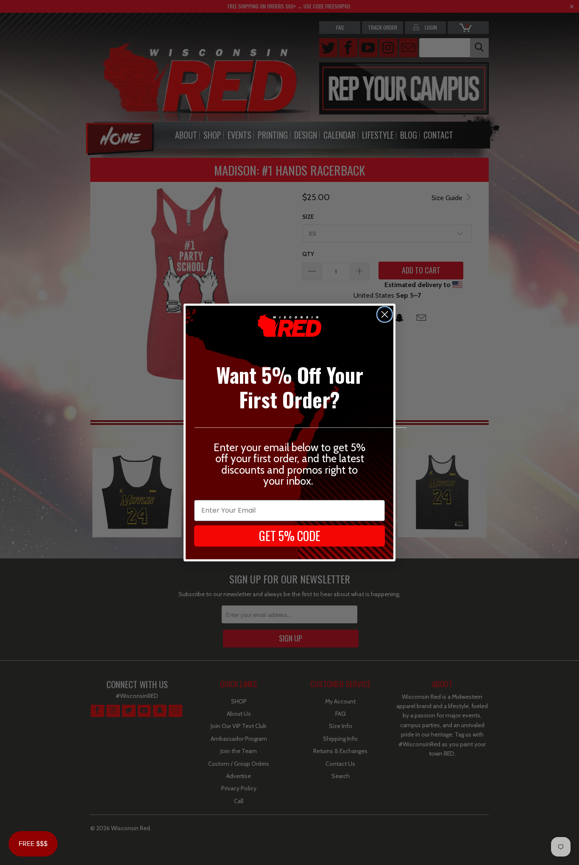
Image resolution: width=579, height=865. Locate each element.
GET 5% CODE (289, 535)
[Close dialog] (384, 314)
